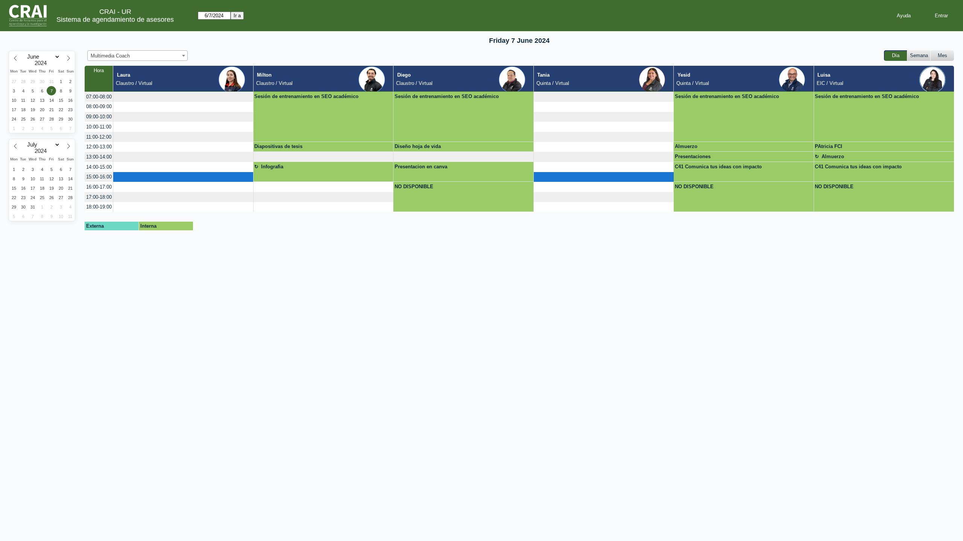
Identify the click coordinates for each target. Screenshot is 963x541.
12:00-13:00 (99, 147)
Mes (942, 55)
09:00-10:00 (99, 116)
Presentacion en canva (421, 166)
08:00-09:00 (99, 106)
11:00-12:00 (98, 137)
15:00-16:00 (99, 177)
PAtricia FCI (828, 146)
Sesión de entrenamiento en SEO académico (306, 96)
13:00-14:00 (99, 157)
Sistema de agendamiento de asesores (115, 19)
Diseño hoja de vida (418, 146)
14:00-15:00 (99, 167)
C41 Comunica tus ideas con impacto (718, 166)
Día (895, 55)
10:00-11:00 (98, 127)
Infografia (272, 166)
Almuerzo (686, 146)
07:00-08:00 (99, 97)
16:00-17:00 (99, 187)
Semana (919, 55)
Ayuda (904, 15)
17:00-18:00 (99, 197)
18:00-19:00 (99, 207)
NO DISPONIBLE (414, 186)
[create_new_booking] (183, 97)
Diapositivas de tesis (278, 146)
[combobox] (137, 55)
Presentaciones (693, 156)
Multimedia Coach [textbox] (110, 56)
